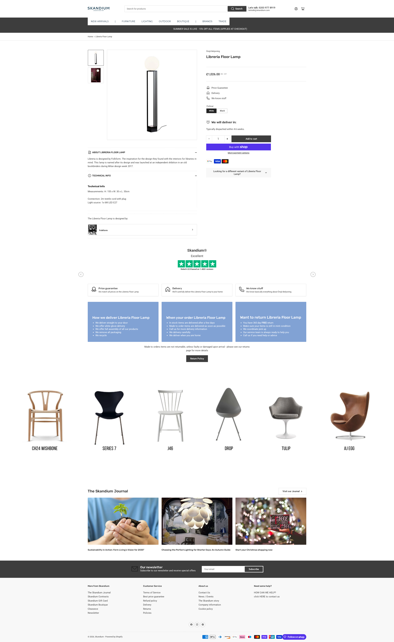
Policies (147, 613)
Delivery (147, 604)
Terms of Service (152, 592)
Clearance (93, 609)
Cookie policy (206, 609)
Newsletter (93, 613)
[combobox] (185, 9)
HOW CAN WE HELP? (265, 592)
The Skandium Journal (99, 592)
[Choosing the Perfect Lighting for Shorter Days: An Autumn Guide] (197, 521)
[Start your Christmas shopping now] (270, 521)
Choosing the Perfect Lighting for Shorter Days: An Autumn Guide (196, 550)
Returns (147, 609)
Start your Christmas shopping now (253, 550)
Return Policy (197, 358)
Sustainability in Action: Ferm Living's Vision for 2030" (116, 550)
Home (90, 36)
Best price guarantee (153, 596)
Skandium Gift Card (98, 600)
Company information (210, 604)
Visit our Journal (291, 491)
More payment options (238, 153)
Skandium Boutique (98, 604)
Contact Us (204, 592)
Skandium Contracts (98, 596)
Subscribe (254, 569)
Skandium (99, 637)
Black (222, 111)
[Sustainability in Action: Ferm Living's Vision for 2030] (123, 521)
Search (238, 8)
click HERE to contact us (267, 596)
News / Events (206, 596)
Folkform (103, 230)
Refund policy (150, 600)
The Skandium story (209, 600)
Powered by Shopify (114, 637)
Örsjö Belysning (213, 51)
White (211, 111)
